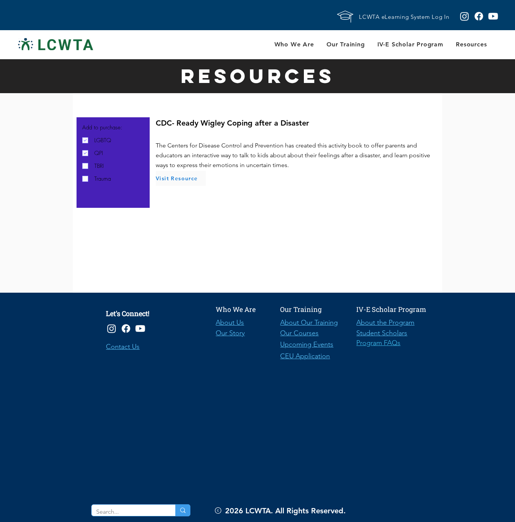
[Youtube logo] (493, 16)
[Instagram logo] (464, 16)
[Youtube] (140, 328)
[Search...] (182, 510)
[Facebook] (126, 328)
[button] (294, 44)
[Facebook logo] (478, 16)
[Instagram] (111, 328)
